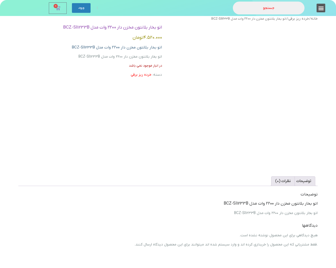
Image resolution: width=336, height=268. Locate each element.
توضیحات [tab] (303, 181)
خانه (314, 18)
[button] (321, 8)
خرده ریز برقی (298, 18)
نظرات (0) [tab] (283, 181)
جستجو (268, 8)
